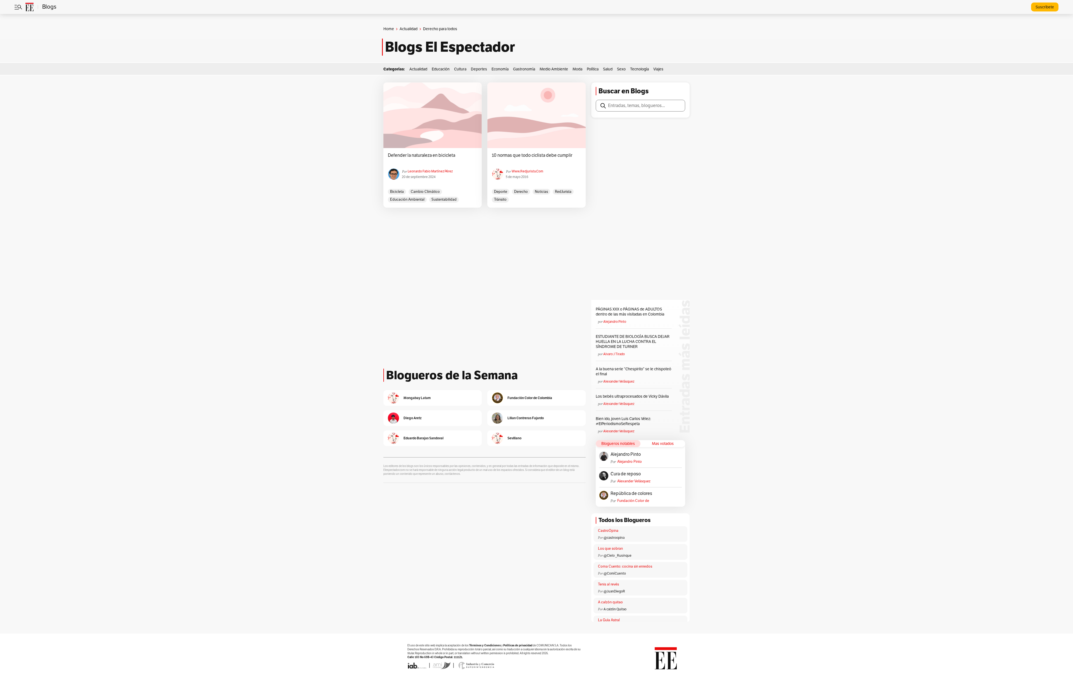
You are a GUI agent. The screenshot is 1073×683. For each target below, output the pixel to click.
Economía (500, 69)
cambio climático (425, 191)
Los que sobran (610, 548)
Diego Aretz (412, 418)
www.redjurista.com (527, 171)
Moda (577, 69)
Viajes (658, 69)
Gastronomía (524, 69)
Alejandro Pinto (614, 322)
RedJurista (563, 191)
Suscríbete (1045, 7)
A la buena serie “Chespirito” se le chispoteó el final (633, 371)
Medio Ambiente (554, 69)
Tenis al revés (608, 584)
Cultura (460, 69)
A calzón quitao (610, 602)
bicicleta (397, 191)
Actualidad (408, 29)
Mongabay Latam (417, 398)
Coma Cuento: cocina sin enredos (625, 566)
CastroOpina (608, 530)
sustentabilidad (444, 199)
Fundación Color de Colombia (633, 501)
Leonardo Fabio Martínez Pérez (430, 171)
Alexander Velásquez (618, 381)
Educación (441, 69)
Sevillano (514, 438)
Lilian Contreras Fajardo (525, 418)
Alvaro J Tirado (614, 354)
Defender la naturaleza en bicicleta (421, 155)
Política (593, 69)
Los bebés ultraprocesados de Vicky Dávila (633, 396)
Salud (608, 69)
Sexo (621, 69)
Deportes (479, 69)
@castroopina (614, 538)
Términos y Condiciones (485, 645)
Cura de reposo (626, 474)
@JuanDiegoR (614, 591)
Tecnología (639, 69)
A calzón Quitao (615, 609)
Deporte (500, 191)
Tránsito (500, 199)
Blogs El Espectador (450, 47)
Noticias (541, 191)
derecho (521, 191)
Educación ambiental (407, 199)
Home (388, 29)
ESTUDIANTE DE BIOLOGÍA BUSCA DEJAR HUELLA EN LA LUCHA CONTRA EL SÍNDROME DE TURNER (633, 341)
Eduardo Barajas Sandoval (423, 438)
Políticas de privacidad (517, 645)
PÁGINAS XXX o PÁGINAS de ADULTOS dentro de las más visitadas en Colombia (630, 312)
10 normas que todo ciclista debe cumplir (532, 155)
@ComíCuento (615, 573)
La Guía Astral (609, 620)
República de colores (631, 493)
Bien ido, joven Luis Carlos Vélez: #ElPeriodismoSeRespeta (623, 421)
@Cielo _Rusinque (618, 556)
